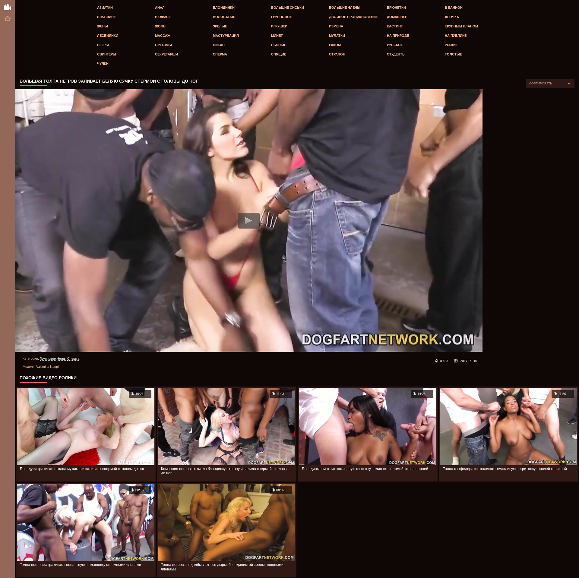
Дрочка (452, 17)
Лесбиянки (107, 35)
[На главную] (7, 18)
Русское (395, 45)
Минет (277, 35)
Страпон (337, 54)
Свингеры (106, 54)
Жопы (160, 26)
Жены (102, 26)
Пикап (219, 45)
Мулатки (337, 35)
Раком (335, 45)
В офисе (163, 17)
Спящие (278, 54)
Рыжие (451, 45)
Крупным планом (461, 26)
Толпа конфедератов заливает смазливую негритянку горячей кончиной (505, 469)
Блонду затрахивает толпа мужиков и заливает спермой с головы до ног (82, 469)
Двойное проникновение (353, 17)
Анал (160, 7)
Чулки (103, 63)
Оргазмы (163, 45)
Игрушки (279, 26)
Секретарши (166, 54)
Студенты (396, 54)
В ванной (454, 7)
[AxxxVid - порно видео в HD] (7, 7)
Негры (103, 45)
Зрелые (220, 26)
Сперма (220, 54)
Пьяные (278, 45)
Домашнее (397, 17)
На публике (456, 35)
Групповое (281, 17)
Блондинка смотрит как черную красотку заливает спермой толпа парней (365, 469)
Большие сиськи (287, 7)
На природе (398, 35)
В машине (106, 17)
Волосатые (224, 17)
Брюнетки (396, 7)
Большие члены (344, 7)
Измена (336, 26)
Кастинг (395, 26)
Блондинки (224, 7)
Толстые (453, 54)
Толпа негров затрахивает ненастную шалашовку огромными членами (80, 565)
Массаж (162, 35)
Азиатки (105, 7)
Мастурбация (226, 35)
